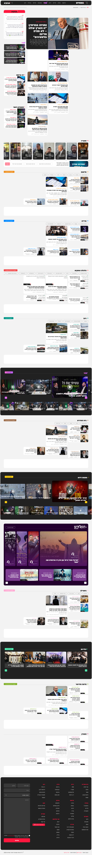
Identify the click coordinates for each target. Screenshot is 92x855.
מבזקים (43, 816)
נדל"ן (58, 835)
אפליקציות (74, 273)
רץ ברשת (71, 794)
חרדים (54, 3)
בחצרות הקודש (84, 224)
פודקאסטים (71, 792)
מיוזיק (59, 3)
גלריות (34, 3)
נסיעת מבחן (51, 321)
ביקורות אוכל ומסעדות (12, 273)
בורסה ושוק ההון (59, 273)
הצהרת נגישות (41, 808)
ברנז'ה (29, 3)
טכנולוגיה (57, 789)
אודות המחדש (41, 819)
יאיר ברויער (66, 852)
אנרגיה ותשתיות (83, 273)
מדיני (58, 175)
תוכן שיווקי (57, 794)
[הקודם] (86, 398)
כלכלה (57, 824)
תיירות (58, 837)
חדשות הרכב (67, 321)
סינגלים (57, 808)
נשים (79, 593)
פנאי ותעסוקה (62, 593)
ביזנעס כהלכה (40, 273)
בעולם (64, 175)
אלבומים (57, 803)
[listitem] (14, 47)
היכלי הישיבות (68, 224)
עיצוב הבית (71, 593)
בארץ (70, 175)
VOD (45, 2)
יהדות (45, 175)
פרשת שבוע (84, 423)
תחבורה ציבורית (77, 321)
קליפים (57, 811)
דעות (58, 821)
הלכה (77, 423)
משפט (57, 832)
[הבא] (6, 398)
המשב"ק (86, 811)
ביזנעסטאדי (23, 273)
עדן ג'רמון (79, 852)
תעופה (85, 321)
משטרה (51, 175)
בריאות (57, 787)
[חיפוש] (12, 3)
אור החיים (58, 423)
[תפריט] (86, 3)
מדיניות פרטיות (41, 805)
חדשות (64, 3)
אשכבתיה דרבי (50, 224)
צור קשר (43, 821)
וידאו (50, 3)
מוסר (65, 423)
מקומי (58, 829)
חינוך (55, 593)
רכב (25, 3)
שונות (71, 423)
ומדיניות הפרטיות (10, 835)
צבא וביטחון (84, 175)
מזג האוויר (57, 827)
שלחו (7, 164)
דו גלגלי (59, 321)
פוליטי (77, 175)
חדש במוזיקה (56, 805)
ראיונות (57, 813)
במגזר (76, 224)
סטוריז (72, 789)
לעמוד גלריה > (9, 649)
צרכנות (57, 792)
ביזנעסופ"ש (31, 273)
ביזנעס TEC (49, 273)
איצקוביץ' (86, 805)
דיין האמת (59, 224)
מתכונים (40, 3)
